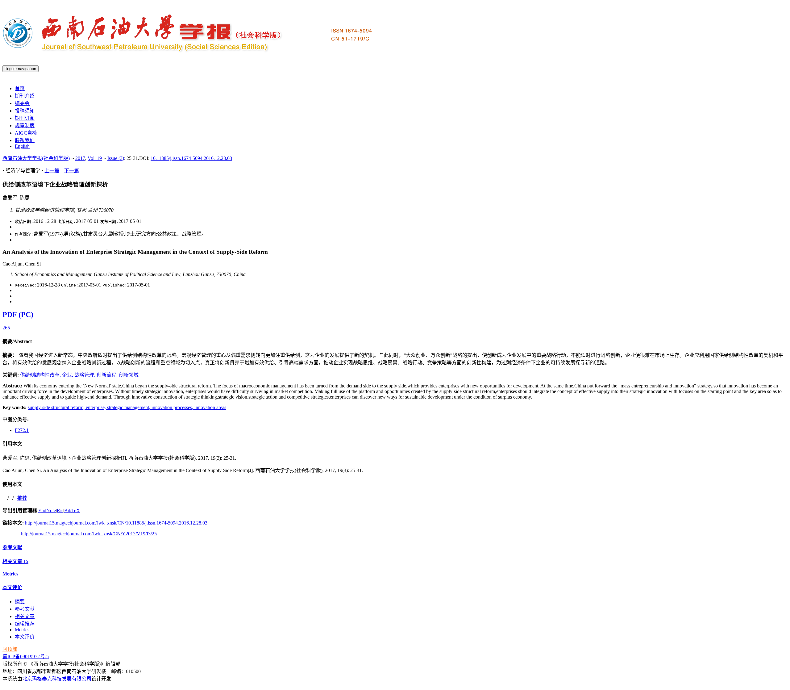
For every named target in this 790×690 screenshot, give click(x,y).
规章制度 (25, 125)
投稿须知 (25, 110)
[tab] (395, 341)
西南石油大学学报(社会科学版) (36, 158)
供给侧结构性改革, (41, 375)
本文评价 (12, 587)
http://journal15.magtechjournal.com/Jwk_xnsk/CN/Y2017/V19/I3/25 (89, 533)
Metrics (10, 573)
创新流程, (108, 375)
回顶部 (9, 649)
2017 (80, 158)
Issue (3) (115, 158)
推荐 (22, 498)
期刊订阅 (25, 118)
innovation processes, (173, 407)
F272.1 (22, 430)
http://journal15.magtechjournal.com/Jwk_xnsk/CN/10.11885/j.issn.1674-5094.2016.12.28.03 (116, 522)
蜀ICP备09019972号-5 (25, 656)
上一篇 (51, 170)
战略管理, (85, 375)
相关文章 (15, 561)
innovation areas (210, 407)
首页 (20, 88)
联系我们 (25, 140)
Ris (60, 510)
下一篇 (71, 170)
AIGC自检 (26, 133)
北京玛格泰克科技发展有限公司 (56, 678)
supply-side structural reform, (57, 407)
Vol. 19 (95, 158)
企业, (68, 375)
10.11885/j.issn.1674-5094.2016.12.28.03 (191, 158)
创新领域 (129, 375)
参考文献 (12, 547)
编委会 (22, 103)
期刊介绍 (25, 95)
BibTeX (72, 510)
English (22, 146)
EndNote (47, 510)
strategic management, (129, 407)
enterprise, (96, 407)
